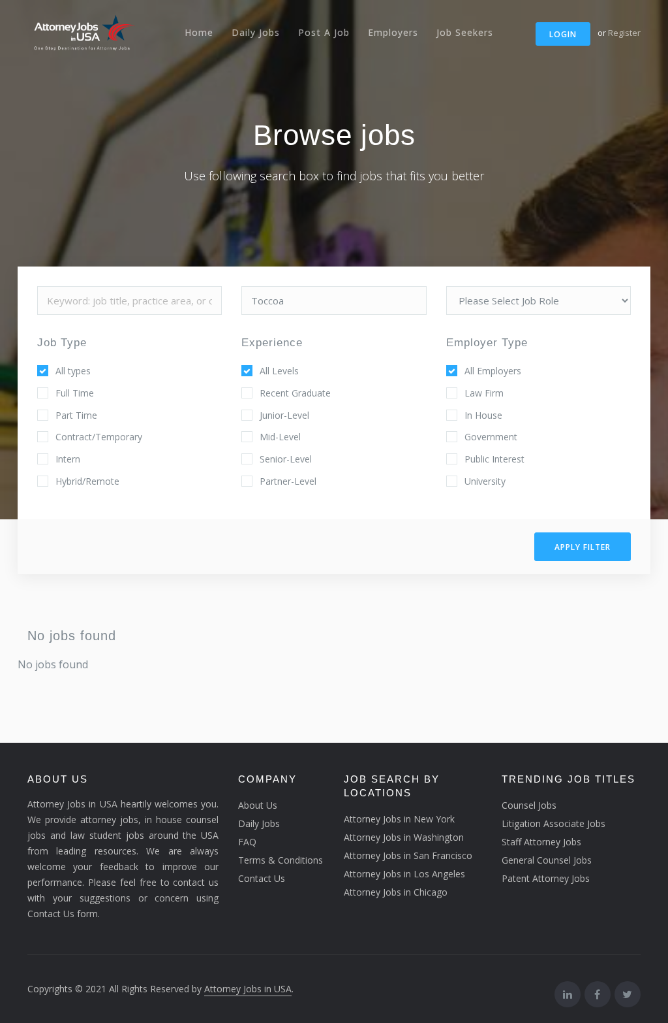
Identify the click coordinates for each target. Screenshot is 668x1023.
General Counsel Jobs (547, 860)
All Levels (279, 371)
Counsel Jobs (529, 805)
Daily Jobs (256, 32)
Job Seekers (464, 32)
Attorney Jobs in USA (248, 988)
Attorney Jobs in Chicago (396, 892)
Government (490, 436)
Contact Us (261, 878)
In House (483, 415)
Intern (67, 459)
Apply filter (582, 547)
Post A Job (324, 32)
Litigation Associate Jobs (553, 823)
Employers (393, 32)
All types (73, 371)
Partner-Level (288, 481)
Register (624, 33)
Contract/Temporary (98, 436)
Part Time (76, 415)
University (485, 481)
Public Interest (494, 459)
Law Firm (484, 393)
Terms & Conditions (280, 860)
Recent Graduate (295, 393)
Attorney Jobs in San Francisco (408, 855)
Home (199, 32)
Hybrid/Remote (87, 481)
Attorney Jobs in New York (399, 819)
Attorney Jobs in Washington (404, 837)
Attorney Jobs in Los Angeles (404, 874)
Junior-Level (284, 415)
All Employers (492, 371)
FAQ (247, 842)
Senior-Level (286, 459)
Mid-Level (280, 436)
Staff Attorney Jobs (541, 842)
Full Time (74, 393)
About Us (257, 805)
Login (563, 34)
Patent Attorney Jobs (546, 878)
